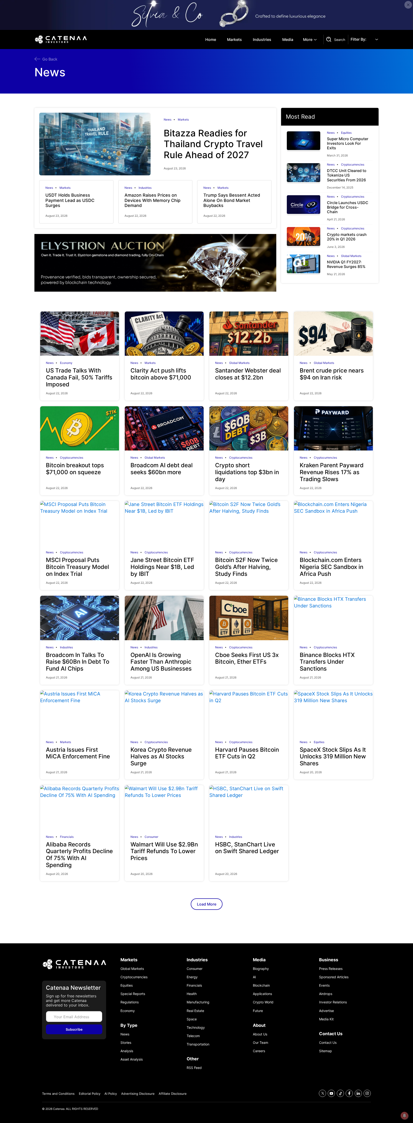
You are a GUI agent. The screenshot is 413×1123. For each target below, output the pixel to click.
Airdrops (325, 994)
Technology (196, 1027)
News (167, 119)
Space (192, 1019)
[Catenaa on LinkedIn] (358, 1093)
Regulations (129, 1002)
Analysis (126, 1051)
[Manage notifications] (404, 1115)
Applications (262, 994)
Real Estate (195, 1011)
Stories (125, 1042)
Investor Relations (333, 1002)
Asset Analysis (131, 1059)
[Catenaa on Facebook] (349, 1093)
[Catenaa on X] (322, 1093)
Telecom (193, 1036)
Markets (234, 39)
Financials (67, 836)
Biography (261, 969)
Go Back (49, 59)
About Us (260, 1034)
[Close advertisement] (408, 5)
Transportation (198, 1044)
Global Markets (351, 256)
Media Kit (326, 1019)
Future (258, 1011)
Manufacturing (198, 1002)
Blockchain (261, 985)
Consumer (151, 836)
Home (210, 39)
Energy (192, 977)
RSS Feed (194, 1068)
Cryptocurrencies (352, 164)
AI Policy (110, 1093)
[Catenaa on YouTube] (331, 1093)
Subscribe (74, 1029)
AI (254, 977)
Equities (346, 132)
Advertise (326, 1011)
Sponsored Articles (333, 977)
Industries (262, 39)
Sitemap (325, 1051)
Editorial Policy (89, 1093)
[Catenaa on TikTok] (340, 1093)
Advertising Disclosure (138, 1093)
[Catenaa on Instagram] (367, 1093)
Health (192, 994)
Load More (206, 904)
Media (287, 39)
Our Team (260, 1042)
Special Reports (132, 994)
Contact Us (328, 1042)
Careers (259, 1051)
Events (324, 985)
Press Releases (330, 969)
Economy (66, 362)
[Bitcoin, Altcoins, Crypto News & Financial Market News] (61, 39)
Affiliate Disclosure (173, 1093)
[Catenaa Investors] (74, 964)
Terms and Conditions (58, 1093)
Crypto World (263, 1002)
